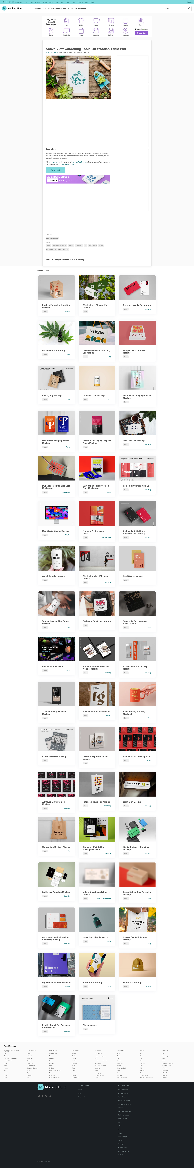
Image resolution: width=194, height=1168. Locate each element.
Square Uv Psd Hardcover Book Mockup (137, 603)
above (48, 246)
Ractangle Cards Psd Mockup (137, 287)
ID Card (51, 1068)
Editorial (51, 1063)
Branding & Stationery (10, 1058)
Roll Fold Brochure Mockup (137, 468)
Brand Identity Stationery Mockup (137, 649)
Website (164, 1077)
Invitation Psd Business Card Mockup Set (56, 468)
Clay (163, 1058)
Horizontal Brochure (32, 1068)
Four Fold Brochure (100, 1065)
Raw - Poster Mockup (56, 649)
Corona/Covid (8, 1060)
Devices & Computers (101, 1060)
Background (98, 1053)
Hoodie (6, 1068)
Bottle (68, 354)
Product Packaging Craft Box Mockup (56, 287)
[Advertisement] (31, 46)
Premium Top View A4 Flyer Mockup (97, 739)
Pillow (5, 1075)
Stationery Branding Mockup (56, 874)
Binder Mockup (97, 1007)
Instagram (97, 1068)
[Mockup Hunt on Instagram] (13, 2)
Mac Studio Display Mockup (56, 513)
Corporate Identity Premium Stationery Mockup (56, 919)
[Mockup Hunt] (16, 8)
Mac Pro (67, 535)
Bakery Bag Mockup (56, 378)
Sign (86, 2)
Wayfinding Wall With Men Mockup (97, 558)
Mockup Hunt (46, 1161)
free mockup (53, 162)
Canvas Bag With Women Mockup (137, 919)
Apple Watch (53, 1053)
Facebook (120, 1063)
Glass (109, 941)
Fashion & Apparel (167, 1063)
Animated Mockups (124, 1093)
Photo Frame (166, 1073)
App (5, 1053)
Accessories (98, 1050)
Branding (148, 309)
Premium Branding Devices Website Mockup (97, 649)
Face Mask (98, 1063)
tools (101, 246)
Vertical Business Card (146, 1077)
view (59, 249)
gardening (78, 246)
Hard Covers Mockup (137, 558)
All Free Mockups (52, 238)
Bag (26, 2)
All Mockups (18, 2)
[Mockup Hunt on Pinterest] (10, 2)
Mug (62, 2)
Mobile (6, 1073)
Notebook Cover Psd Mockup (97, 784)
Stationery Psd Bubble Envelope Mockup (97, 829)
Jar (5, 1070)
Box (149, 898)
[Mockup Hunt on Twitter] (3, 2)
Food (73, 1065)
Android (142, 1050)
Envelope (107, 853)
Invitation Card (65, 492)
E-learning (30, 1063)
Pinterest (29, 1075)
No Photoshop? (81, 8)
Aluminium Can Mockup (56, 558)
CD (141, 1058)
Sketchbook (75, 1077)
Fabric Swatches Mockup (56, 739)
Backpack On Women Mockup (97, 603)
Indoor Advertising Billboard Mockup (97, 874)
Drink (109, 399)
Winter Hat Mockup (137, 965)
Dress (141, 1060)
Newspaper (52, 1073)
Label (28, 1070)
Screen (6, 1077)
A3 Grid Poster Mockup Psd (137, 739)
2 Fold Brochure (31, 1050)
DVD (5, 1063)
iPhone (164, 1068)
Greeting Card (166, 1065)
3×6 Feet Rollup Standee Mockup (56, 694)
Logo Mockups (122, 1137)
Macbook (165, 1070)
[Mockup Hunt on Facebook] (6, 2)
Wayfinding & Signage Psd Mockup (97, 287)
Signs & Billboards (54, 1077)
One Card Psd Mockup (137, 423)
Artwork (74, 1053)
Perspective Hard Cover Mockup (137, 333)
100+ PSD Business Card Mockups (11, 1050)
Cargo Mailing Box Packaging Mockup (137, 874)
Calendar (51, 1058)
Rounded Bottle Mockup (56, 333)
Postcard (52, 1075)
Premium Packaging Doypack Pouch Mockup (97, 423)
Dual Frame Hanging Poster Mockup (56, 423)
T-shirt (92, 2)
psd (90, 246)
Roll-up (148, 490)
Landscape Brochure (55, 1070)
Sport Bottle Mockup (97, 965)
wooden (65, 249)
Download (55, 170)
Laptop (51, 2)
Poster (74, 2)
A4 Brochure (53, 1050)
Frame (119, 1065)
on (85, 246)
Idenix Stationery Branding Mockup (137, 829)
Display (119, 1060)
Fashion (142, 1063)
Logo (57, 2)
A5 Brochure (75, 1050)
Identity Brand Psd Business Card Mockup (56, 1007)
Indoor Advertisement (103, 898)
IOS (141, 1068)
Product (80, 2)
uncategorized (51, 249)
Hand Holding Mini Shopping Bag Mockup (97, 333)
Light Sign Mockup (137, 784)
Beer (163, 1053)
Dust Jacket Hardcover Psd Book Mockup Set (97, 468)
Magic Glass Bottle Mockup (97, 919)
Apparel (148, 986)
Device (45, 2)
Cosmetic (38, 2)
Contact (80, 1090)
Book (31, 2)
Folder (51, 1065)
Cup (50, 1060)
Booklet (74, 1056)
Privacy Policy (82, 1097)
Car (118, 1058)
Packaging (98, 1073)
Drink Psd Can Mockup (97, 378)
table (95, 246)
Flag (5, 1065)
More (70, 8)
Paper (67, 2)
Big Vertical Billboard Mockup (56, 965)
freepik (71, 246)
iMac (73, 1068)
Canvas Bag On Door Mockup (56, 829)
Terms (79, 1093)
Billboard (67, 986)
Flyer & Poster (31, 1065)
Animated (165, 1050)
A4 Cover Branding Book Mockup (56, 784)
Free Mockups (39, 8)
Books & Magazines (100, 1056)
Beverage (7, 1056)
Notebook (107, 806)
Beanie (142, 1053)
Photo (141, 1073)
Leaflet (97, 1070)
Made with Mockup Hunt (57, 8)
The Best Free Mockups (79, 162)
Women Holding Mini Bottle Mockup (56, 603)
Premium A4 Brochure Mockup (97, 513)
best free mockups (68, 164)
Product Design (144, 1075)
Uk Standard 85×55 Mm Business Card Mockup (137, 513)
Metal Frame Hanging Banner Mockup (137, 378)
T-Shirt (96, 1077)
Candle (74, 1058)
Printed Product (99, 1075)
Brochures (30, 1058)
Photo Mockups (122, 1147)
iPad (119, 1129)
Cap (96, 1058)
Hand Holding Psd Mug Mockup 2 (137, 694)
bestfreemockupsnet (59, 246)
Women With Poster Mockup (97, 694)
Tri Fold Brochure (122, 1077)
